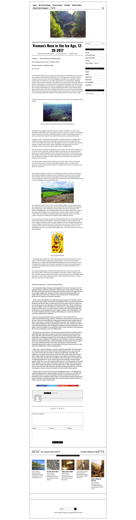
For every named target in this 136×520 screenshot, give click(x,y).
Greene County (88, 77)
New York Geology (89, 82)
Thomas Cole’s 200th (90, 58)
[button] (102, 43)
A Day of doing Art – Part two (91, 63)
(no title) (87, 52)
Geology (87, 74)
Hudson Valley (88, 80)
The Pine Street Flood (90, 55)
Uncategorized (62, 53)
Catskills (87, 72)
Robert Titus (74, 53)
